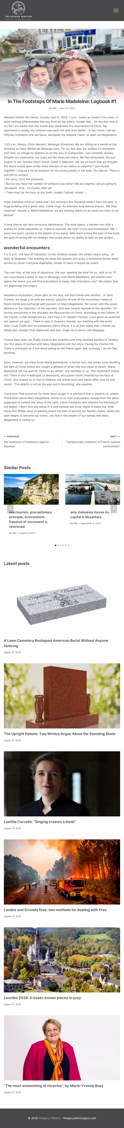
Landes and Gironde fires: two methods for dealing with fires (55, 910)
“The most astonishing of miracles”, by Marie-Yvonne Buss (53, 1086)
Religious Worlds (49, 1118)
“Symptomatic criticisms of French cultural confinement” (93, 441)
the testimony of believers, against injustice (26, 441)
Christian (62, 96)
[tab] (55, 545)
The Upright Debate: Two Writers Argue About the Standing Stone (59, 734)
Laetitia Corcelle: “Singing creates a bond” (40, 822)
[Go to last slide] (10, 508)
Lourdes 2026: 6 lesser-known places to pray (42, 998)
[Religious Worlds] (18, 10)
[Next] (113, 508)
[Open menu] (116, 10)
